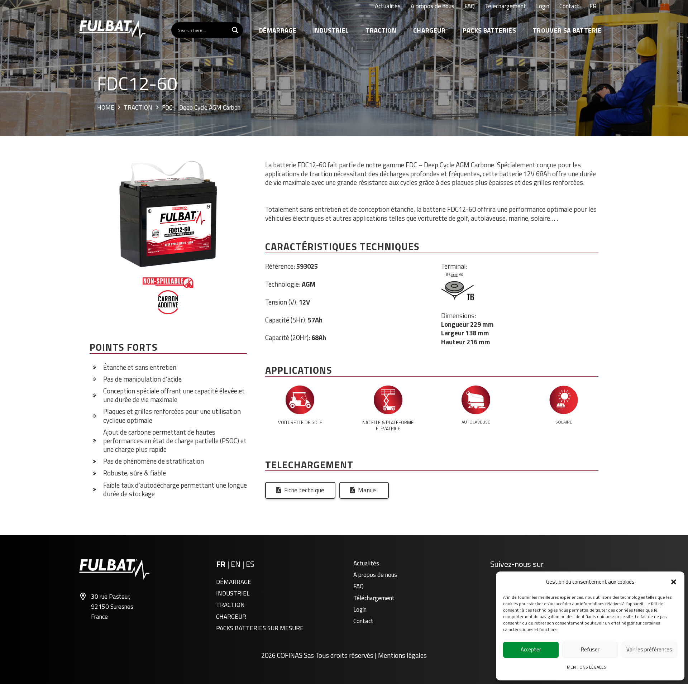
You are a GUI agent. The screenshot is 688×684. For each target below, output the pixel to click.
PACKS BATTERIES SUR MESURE (260, 628)
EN (236, 564)
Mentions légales (402, 655)
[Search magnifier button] (235, 30)
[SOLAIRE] (563, 401)
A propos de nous (375, 574)
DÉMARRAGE (233, 582)
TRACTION (230, 604)
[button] (673, 581)
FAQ (358, 586)
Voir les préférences (649, 649)
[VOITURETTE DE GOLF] (300, 401)
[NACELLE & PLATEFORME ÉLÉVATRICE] (387, 401)
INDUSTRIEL (232, 593)
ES (250, 564)
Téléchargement (374, 598)
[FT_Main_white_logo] (112, 30)
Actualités (366, 563)
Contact (363, 621)
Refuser (590, 649)
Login (360, 609)
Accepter (531, 649)
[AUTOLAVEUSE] (476, 401)
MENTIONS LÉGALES (586, 667)
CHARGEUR (231, 616)
